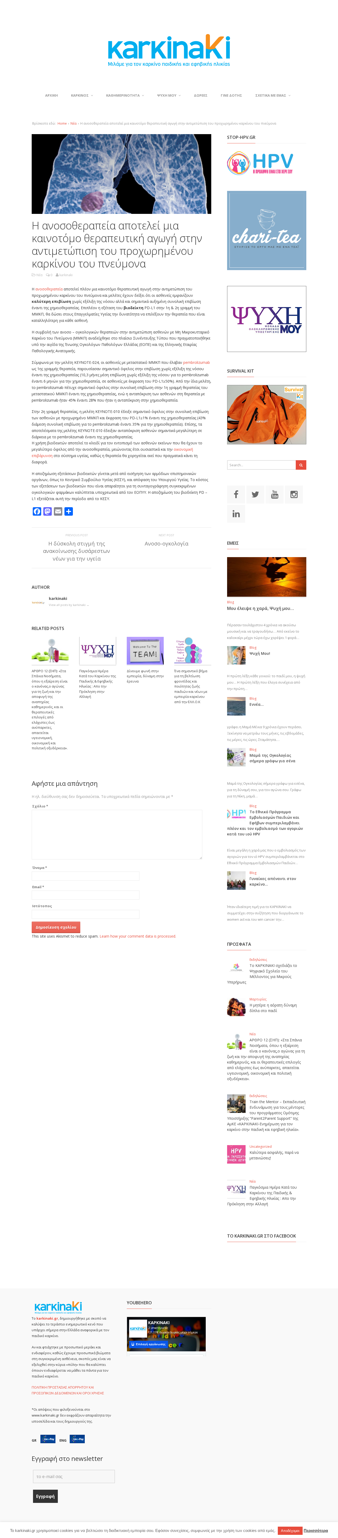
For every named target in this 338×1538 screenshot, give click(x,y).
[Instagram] (294, 494)
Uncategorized (261, 1146)
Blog (230, 602)
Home (62, 123)
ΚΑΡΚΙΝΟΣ (80, 95)
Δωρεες (201, 95)
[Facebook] (236, 494)
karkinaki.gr (47, 1318)
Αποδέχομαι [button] (290, 1531)
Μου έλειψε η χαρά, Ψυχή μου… (260, 608)
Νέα (74, 123)
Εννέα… (257, 704)
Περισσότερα (316, 1530)
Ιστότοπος (42, 906)
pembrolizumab (196, 362)
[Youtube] (275, 494)
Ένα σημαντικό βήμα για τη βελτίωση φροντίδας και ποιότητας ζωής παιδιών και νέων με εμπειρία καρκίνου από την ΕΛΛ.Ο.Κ (191, 686)
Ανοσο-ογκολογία (166, 543)
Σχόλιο (40, 806)
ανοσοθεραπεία (49, 288)
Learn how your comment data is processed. (138, 936)
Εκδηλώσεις (258, 959)
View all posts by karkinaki (69, 605)
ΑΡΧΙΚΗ (51, 95)
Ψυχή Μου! (260, 653)
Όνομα (39, 867)
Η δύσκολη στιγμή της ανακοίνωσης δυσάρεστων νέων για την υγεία (76, 551)
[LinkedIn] (236, 513)
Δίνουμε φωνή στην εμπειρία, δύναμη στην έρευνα (145, 676)
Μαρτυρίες (258, 999)
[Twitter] (255, 494)
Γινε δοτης (231, 95)
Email (38, 887)
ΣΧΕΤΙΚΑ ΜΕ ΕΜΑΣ (270, 95)
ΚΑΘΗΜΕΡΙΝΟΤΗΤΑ (123, 95)
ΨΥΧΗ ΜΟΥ (166, 95)
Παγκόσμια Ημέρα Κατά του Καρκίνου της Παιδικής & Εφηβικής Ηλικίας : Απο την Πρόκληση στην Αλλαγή (97, 684)
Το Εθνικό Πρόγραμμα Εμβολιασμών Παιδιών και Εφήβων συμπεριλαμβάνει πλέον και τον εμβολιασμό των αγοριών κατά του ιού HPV (265, 822)
